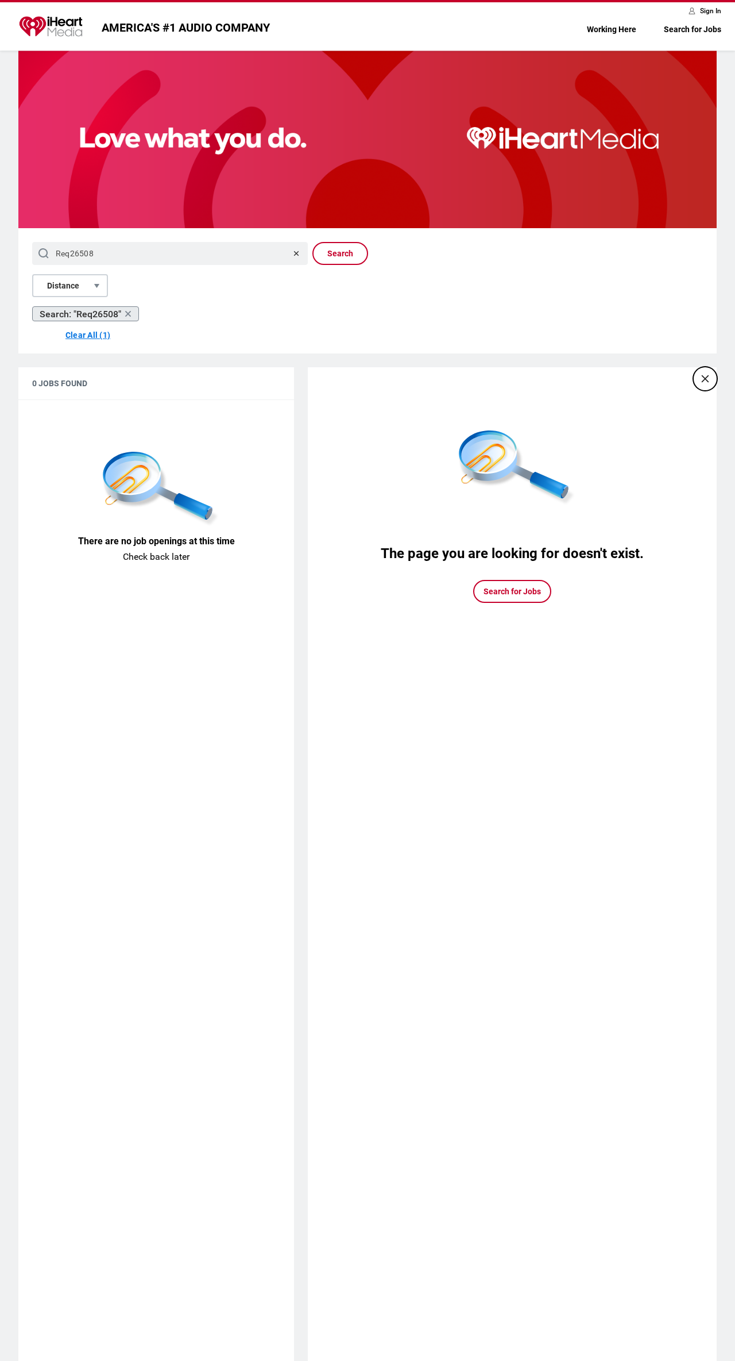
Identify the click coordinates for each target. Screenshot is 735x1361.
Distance (63, 285)
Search (340, 253)
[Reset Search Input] (296, 253)
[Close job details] (705, 378)
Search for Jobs (692, 29)
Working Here (611, 29)
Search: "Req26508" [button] (80, 314)
